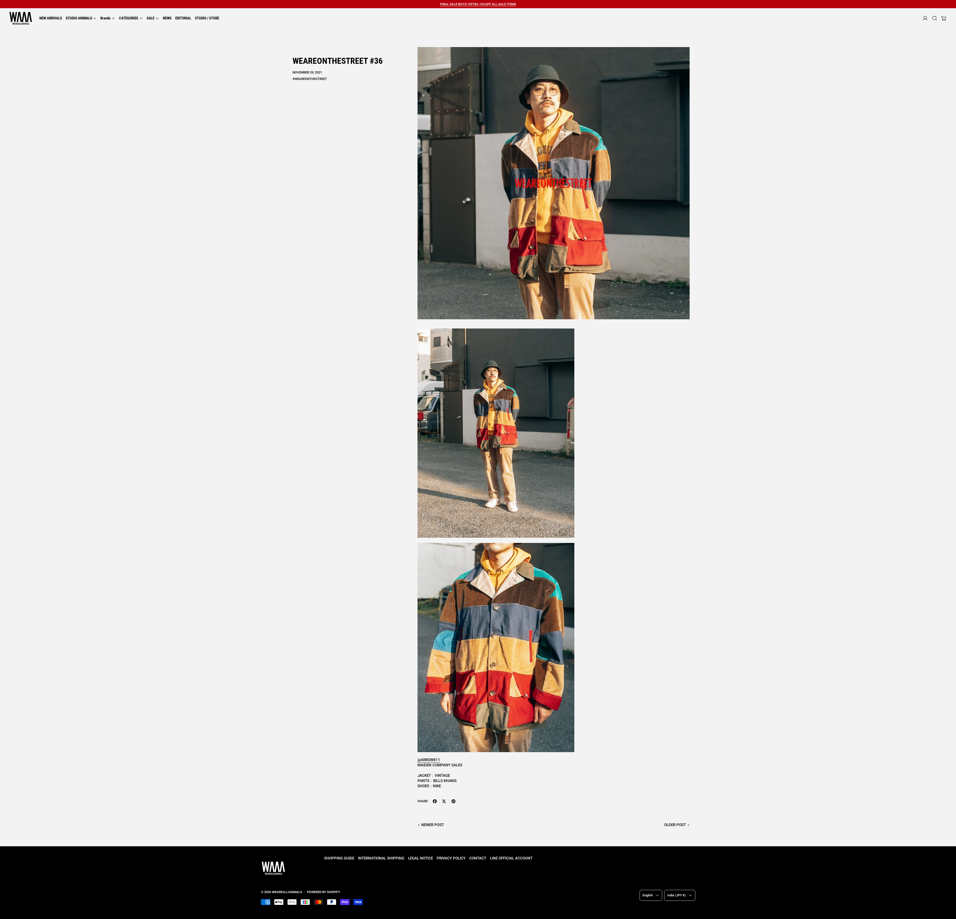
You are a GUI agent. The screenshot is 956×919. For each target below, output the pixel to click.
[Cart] (944, 18)
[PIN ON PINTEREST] (453, 801)
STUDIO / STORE (207, 18)
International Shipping (381, 858)
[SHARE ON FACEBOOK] (434, 801)
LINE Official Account (511, 858)
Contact (477, 858)
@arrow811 (429, 760)
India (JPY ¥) (676, 895)
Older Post (675, 825)
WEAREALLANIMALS (287, 892)
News (167, 18)
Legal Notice (420, 858)
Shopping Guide (339, 858)
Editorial (183, 18)
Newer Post (432, 825)
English (648, 895)
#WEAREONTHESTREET (310, 79)
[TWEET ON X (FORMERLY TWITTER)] (444, 801)
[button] (935, 18)
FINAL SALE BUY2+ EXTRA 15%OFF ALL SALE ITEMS (478, 4)
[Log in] (925, 18)
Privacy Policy (451, 858)
